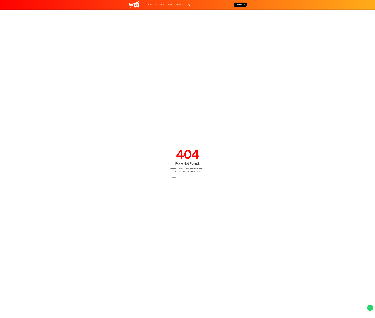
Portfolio (178, 5)
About (169, 5)
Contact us (240, 5)
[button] (370, 308)
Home (150, 5)
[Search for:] (187, 178)
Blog (188, 5)
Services (159, 5)
